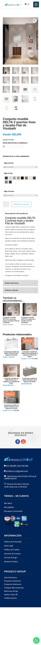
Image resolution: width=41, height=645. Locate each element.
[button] (35, 21)
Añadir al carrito (21, 204)
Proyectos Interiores (12, 581)
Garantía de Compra (12, 553)
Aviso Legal (8, 546)
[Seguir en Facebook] (17, 441)
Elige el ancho (9, 163)
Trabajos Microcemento (14, 588)
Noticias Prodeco (11, 561)
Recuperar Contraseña (13, 511)
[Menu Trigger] (36, 4)
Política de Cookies (11, 549)
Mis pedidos (9, 507)
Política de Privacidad (12, 542)
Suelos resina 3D (11, 594)
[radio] (6, 178)
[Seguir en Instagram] (23, 441)
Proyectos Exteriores (12, 584)
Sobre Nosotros (10, 577)
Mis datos (8, 503)
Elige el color (8, 173)
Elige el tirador (9, 191)
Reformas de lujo (11, 591)
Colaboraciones (10, 598)
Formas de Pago (10, 557)
